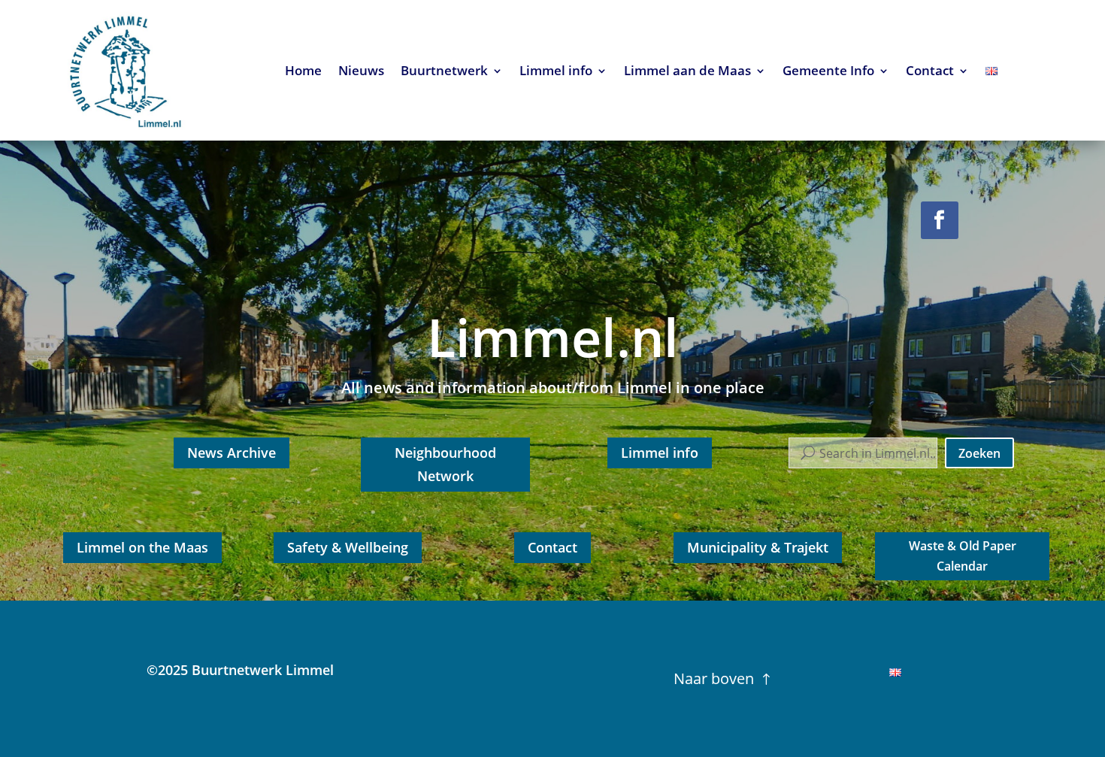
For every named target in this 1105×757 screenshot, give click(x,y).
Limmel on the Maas (142, 547)
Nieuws (361, 72)
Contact (930, 72)
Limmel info (555, 72)
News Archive (231, 453)
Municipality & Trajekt (757, 547)
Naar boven (714, 678)
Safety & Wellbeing (347, 547)
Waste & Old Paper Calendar (962, 555)
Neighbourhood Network (445, 464)
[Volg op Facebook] (939, 220)
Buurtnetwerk (444, 72)
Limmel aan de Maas (687, 72)
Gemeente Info (828, 72)
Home (303, 72)
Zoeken (979, 453)
